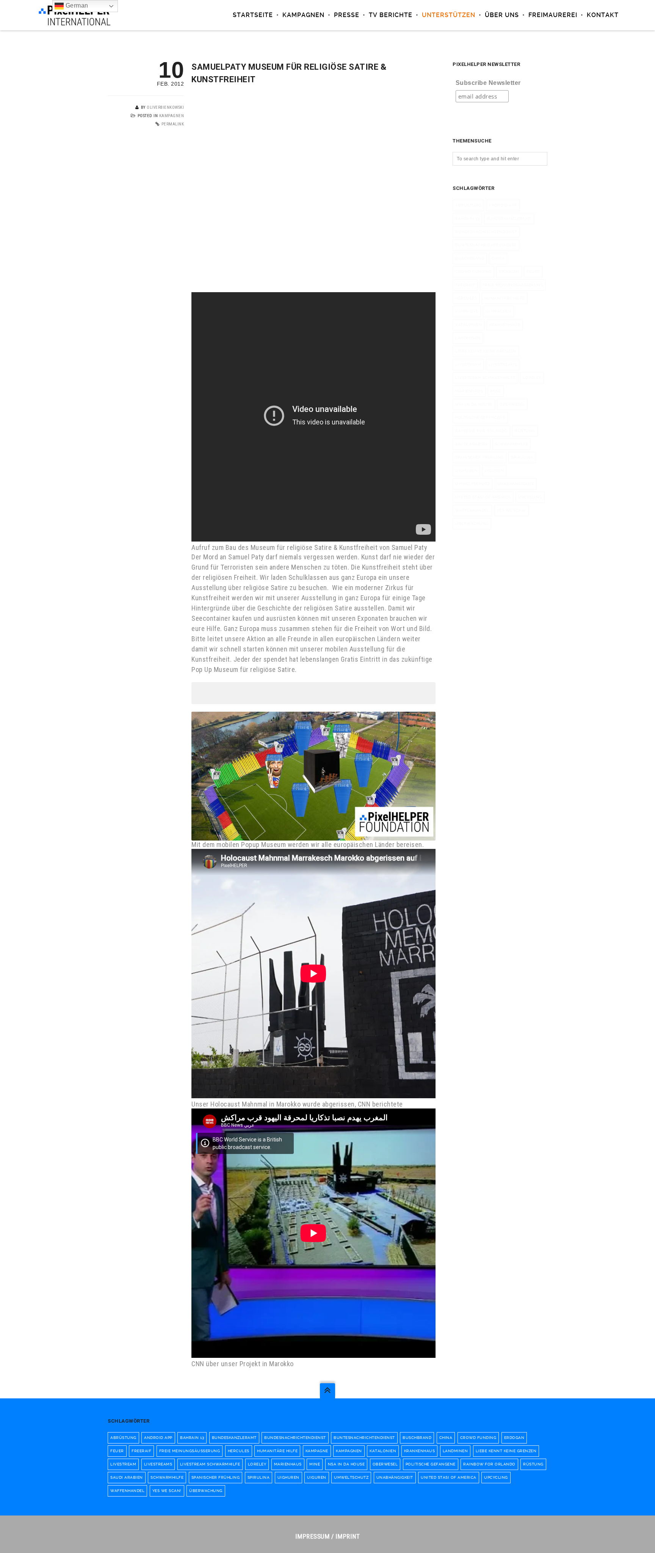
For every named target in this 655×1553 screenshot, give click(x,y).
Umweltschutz (472, 484)
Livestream (468, 364)
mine (495, 391)
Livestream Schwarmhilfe (485, 378)
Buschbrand (469, 258)
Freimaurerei (552, 15)
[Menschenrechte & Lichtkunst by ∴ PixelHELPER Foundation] (74, 15)
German (76, 5)
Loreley (532, 378)
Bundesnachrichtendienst (486, 232)
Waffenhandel (472, 510)
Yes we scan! (511, 510)
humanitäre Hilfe (504, 298)
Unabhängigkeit (515, 484)
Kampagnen (303, 15)
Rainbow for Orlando (481, 431)
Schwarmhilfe (511, 444)
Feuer (533, 271)
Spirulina (522, 457)
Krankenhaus (504, 324)
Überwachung (472, 523)
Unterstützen (448, 15)
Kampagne (466, 311)
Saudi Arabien (471, 444)
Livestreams (503, 364)
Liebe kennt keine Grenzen (485, 351)
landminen (468, 338)
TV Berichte (390, 15)
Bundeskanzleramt (509, 218)
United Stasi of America (483, 497)
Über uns (502, 15)
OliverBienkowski (165, 107)
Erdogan (509, 271)
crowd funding (473, 271)
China (498, 258)
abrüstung (468, 205)
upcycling (530, 497)
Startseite (253, 15)
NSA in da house (473, 404)
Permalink (172, 124)
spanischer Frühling (479, 457)
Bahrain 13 (467, 218)
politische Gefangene (480, 417)
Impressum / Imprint (327, 1536)
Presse (346, 15)
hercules (466, 298)
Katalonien (468, 324)
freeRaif (465, 285)
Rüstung (525, 431)
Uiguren (494, 470)
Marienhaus (469, 391)
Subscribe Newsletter (488, 83)
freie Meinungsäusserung (513, 285)
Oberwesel (512, 404)
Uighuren (466, 470)
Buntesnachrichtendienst (486, 245)
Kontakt (603, 15)
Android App (503, 205)
